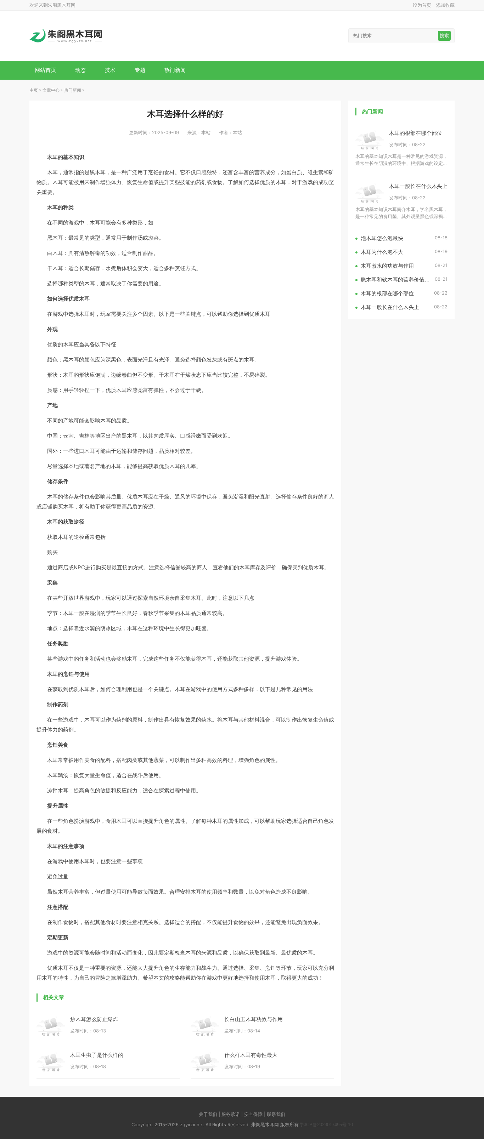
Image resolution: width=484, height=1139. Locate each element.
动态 (80, 70)
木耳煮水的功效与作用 (387, 266)
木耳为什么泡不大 (382, 252)
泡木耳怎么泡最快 (382, 238)
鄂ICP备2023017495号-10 (326, 1124)
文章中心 (51, 90)
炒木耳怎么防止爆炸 (94, 1019)
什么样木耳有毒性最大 (250, 1055)
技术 (110, 70)
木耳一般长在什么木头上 (418, 186)
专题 (140, 70)
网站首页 (45, 70)
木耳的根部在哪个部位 (415, 133)
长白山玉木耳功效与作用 (253, 1019)
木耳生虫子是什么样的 (96, 1055)
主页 (33, 90)
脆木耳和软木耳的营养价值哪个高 (398, 280)
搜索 (444, 35)
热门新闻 (175, 70)
